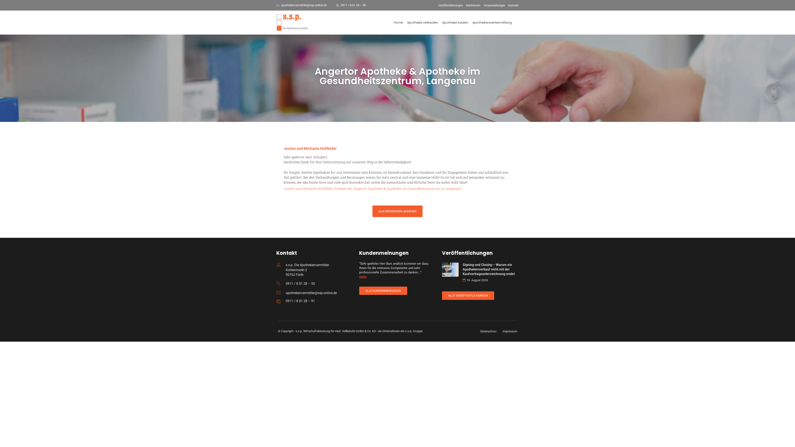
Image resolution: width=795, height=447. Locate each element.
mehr (363, 277)
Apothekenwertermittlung (492, 22)
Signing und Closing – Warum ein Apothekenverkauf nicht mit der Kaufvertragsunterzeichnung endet (489, 269)
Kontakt (513, 5)
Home (398, 22)
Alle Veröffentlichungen (468, 295)
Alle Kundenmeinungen (383, 290)
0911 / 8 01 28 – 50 (353, 5)
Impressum (510, 331)
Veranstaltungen (494, 5)
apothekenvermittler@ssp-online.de (304, 5)
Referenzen (473, 5)
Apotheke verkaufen (422, 22)
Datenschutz (488, 331)
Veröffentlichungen (450, 5)
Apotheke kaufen (455, 22)
